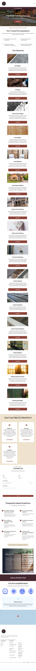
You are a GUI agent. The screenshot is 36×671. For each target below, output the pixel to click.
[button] (18, 545)
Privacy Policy (28, 662)
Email (19, 475)
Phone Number (5, 480)
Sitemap (23, 662)
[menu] (34, 3)
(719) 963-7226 (19, 8)
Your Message (5, 485)
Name (4, 475)
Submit (18, 495)
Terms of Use (33, 662)
